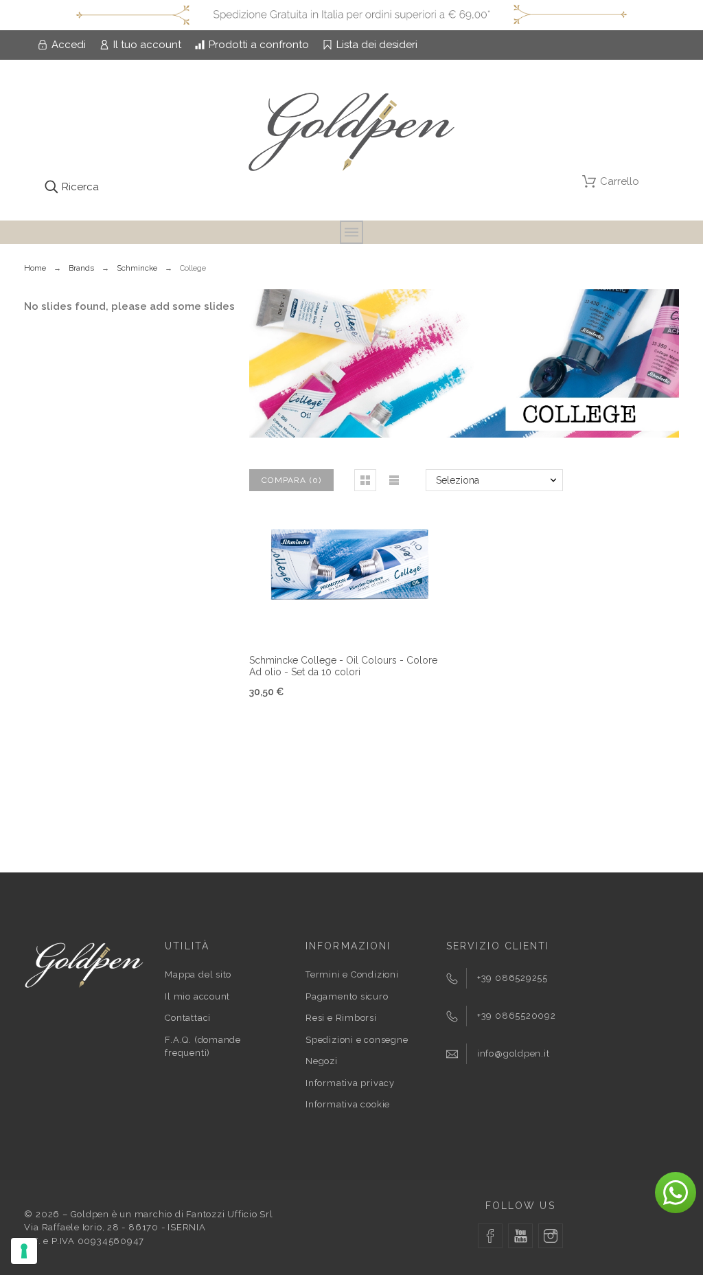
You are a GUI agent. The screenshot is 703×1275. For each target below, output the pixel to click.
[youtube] (520, 1235)
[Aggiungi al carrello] (333, 620)
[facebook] (490, 1235)
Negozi (322, 1061)
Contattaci (188, 1018)
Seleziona (457, 480)
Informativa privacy (350, 1083)
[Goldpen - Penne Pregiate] (351, 134)
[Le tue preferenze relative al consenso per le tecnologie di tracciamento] (24, 1251)
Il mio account (197, 996)
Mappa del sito (198, 974)
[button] (365, 480)
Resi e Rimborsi (341, 1018)
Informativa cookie (348, 1104)
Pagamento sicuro (347, 996)
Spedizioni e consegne (357, 1040)
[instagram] (550, 1235)
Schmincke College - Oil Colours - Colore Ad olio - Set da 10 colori (343, 666)
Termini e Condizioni (352, 974)
